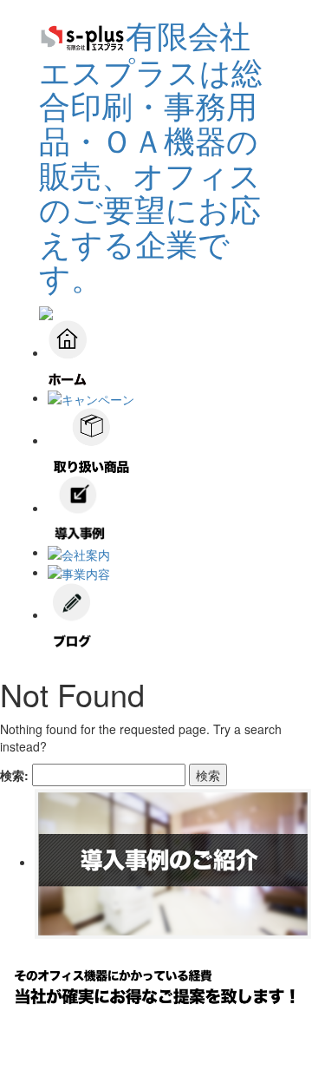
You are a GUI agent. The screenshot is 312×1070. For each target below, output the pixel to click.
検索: (14, 775)
